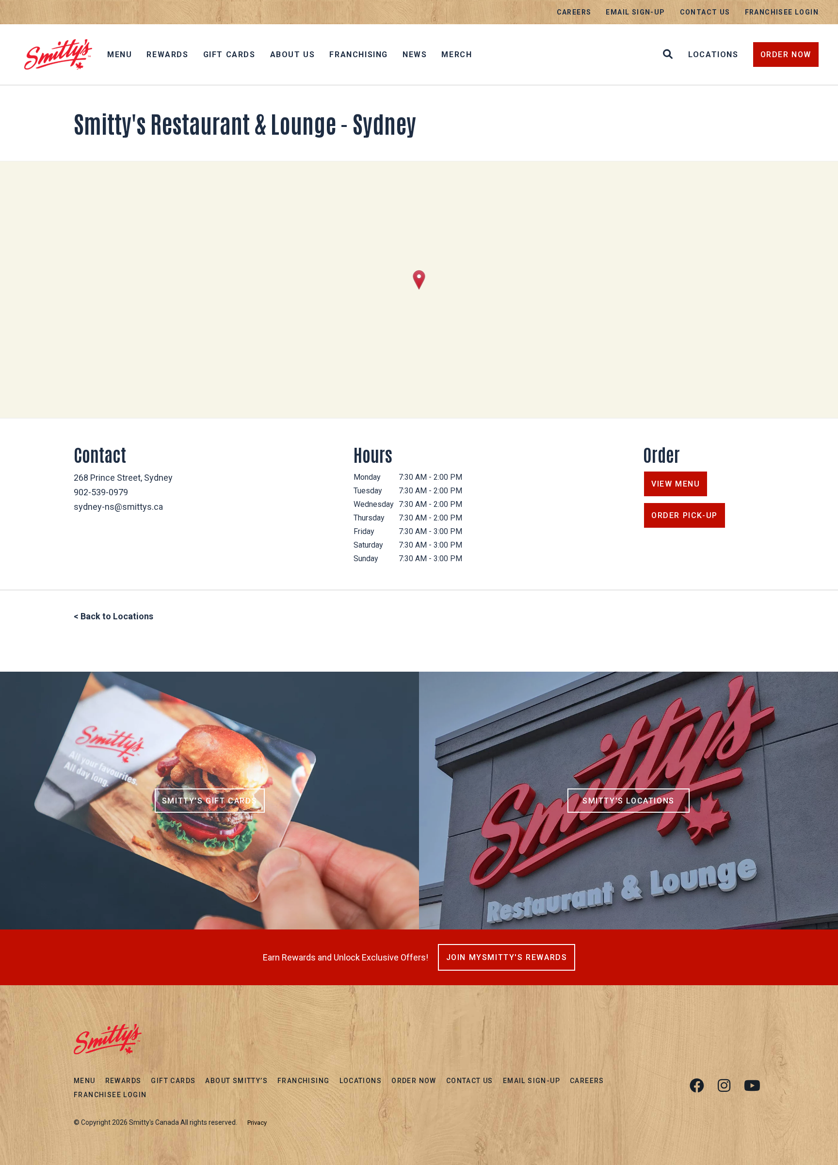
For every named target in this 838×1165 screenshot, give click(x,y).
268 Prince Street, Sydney (123, 477)
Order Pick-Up (684, 515)
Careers (574, 12)
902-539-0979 (101, 492)
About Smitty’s (236, 1081)
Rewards (167, 54)
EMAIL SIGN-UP (635, 12)
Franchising (358, 54)
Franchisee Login (782, 12)
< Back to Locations (113, 616)
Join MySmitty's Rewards (506, 957)
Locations (713, 54)
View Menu (675, 483)
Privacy (257, 1122)
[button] (419, 280)
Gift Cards (229, 54)
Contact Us (705, 12)
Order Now (785, 54)
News (415, 54)
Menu (119, 54)
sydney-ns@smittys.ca (118, 507)
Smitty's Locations (628, 800)
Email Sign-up (531, 1081)
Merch (456, 54)
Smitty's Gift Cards (209, 800)
